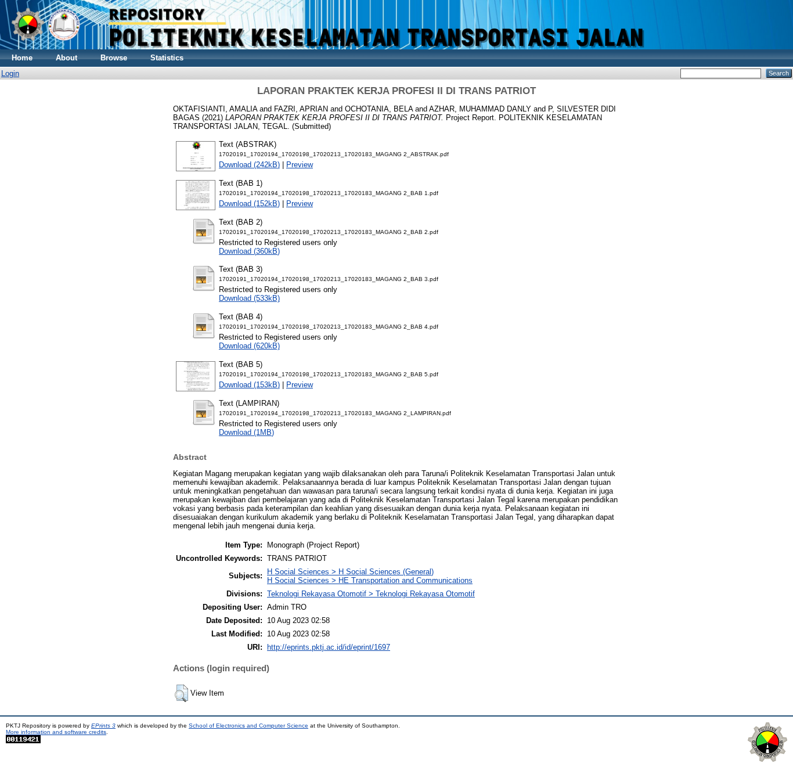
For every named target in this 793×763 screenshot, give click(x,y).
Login (10, 73)
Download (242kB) (249, 164)
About (66, 57)
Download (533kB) (249, 298)
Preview (299, 164)
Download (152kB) (249, 203)
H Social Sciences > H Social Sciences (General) (350, 571)
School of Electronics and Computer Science (248, 725)
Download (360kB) (249, 251)
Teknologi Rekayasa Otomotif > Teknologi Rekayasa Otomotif (371, 593)
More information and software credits (56, 732)
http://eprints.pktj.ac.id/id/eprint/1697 (328, 647)
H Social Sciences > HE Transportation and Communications (370, 580)
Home (22, 57)
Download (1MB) (246, 432)
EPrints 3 (103, 725)
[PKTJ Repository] (396, 46)
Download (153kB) (249, 384)
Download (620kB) (249, 345)
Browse (113, 57)
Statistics (166, 57)
